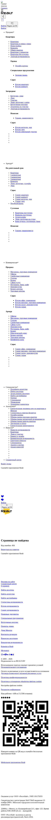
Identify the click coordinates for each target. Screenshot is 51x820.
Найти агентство (8, 594)
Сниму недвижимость (10, 610)
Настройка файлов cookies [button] (11, 685)
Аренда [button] (9, 163)
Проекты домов (7, 626)
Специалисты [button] (11, 387)
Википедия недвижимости (12, 642)
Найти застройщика (9, 598)
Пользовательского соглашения (13, 667)
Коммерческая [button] (11, 263)
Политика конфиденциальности (14, 677)
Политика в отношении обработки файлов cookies (21, 681)
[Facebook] (10, 655)
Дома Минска (6, 630)
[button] (25, 10)
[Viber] (6, 655)
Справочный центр (13, 460)
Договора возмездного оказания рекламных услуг (21, 673)
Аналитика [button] (10, 406)
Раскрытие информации (11, 690)
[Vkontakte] (8, 655)
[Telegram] (4, 655)
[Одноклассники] (13, 655)
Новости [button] (9, 428)
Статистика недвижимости (12, 602)
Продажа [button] (9, 32)
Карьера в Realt (7, 646)
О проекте (5, 586)
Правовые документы (10, 614)
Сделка (6, 464)
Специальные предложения (12, 618)
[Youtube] (11, 655)
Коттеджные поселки (9, 622)
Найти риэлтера (7, 590)
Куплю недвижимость (10, 606)
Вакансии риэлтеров (9, 638)
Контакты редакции (9, 634)
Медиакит (5, 650)
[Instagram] (2, 655)
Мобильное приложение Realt (13, 762)
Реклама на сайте (8, 582)
